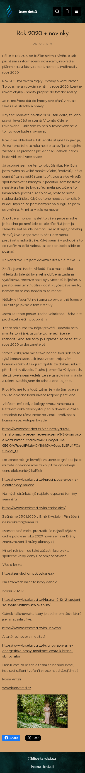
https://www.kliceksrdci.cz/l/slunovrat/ (31, 628)
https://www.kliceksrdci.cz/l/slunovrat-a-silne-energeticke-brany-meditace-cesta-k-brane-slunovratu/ (37, 651)
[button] (57, 11)
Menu (76, 11)
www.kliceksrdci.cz (16, 688)
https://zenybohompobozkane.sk (28, 573)
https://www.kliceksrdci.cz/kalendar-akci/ (34, 508)
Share (14, 738)
